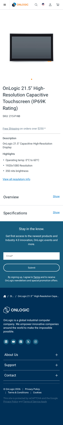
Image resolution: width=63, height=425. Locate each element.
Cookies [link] (37, 392)
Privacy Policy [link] (32, 389)
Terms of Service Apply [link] (35, 401)
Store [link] (12, 296)
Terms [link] (36, 277)
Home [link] (4, 296)
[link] (20, 5)
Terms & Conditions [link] (18, 392)
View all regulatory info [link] (16, 179)
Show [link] (56, 196)
